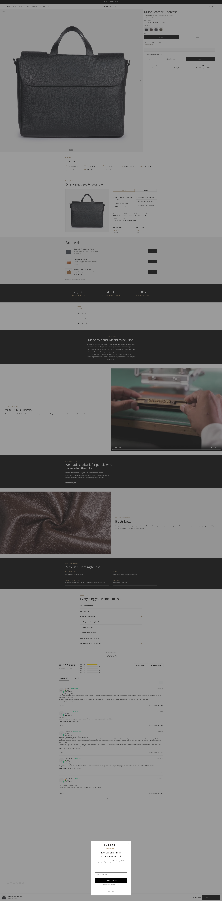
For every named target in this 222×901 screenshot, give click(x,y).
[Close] (129, 843)
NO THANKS (111, 891)
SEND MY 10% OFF (111, 880)
